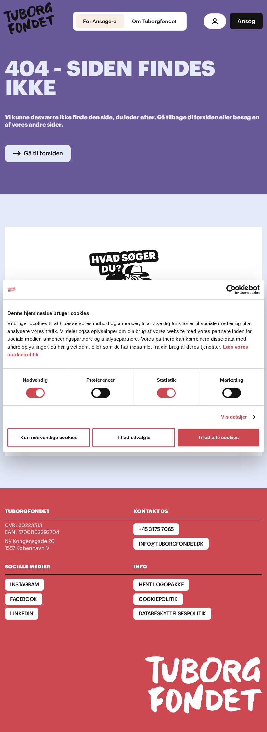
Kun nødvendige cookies (48, 437)
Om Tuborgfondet (154, 21)
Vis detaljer (234, 417)
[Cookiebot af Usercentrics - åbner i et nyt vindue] (231, 289)
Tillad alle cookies (218, 437)
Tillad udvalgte (133, 437)
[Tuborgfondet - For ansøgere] (30, 21)
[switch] (100, 393)
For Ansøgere (99, 21)
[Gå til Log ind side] (215, 21)
